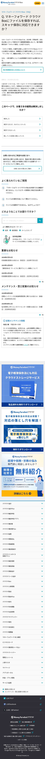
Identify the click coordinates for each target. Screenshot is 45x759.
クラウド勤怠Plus (8, 597)
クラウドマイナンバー (10, 617)
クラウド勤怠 (7, 591)
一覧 (42, 282)
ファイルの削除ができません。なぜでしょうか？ (23, 205)
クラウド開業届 (8, 632)
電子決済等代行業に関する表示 (13, 736)
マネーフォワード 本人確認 (11, 637)
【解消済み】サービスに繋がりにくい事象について (20, 268)
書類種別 (15, 230)
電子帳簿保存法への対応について (14, 70)
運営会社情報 (14, 722)
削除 (6, 230)
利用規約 (32, 725)
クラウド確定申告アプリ (11, 519)
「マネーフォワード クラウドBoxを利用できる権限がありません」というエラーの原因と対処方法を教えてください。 (24, 190)
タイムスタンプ (27, 230)
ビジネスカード (8, 642)
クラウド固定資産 (8, 561)
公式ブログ (10, 698)
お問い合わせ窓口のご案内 (22, 169)
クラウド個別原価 (8, 566)
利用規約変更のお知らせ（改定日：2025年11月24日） (21, 276)
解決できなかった (9, 130)
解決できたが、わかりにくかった (15, 124)
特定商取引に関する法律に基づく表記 (22, 729)
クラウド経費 (7, 534)
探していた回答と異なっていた (14, 136)
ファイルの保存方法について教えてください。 (22, 199)
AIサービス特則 (22, 740)
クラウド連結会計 (8, 571)
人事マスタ (6, 662)
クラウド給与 (7, 602)
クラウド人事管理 (8, 586)
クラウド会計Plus (8, 509)
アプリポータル (8, 673)
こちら (26, 345)
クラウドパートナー (9, 652)
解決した (7, 119)
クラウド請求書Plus (9, 529)
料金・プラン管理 (8, 678)
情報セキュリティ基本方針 (17, 725)
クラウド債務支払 (8, 539)
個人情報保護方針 (27, 722)
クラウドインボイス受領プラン (9, 555)
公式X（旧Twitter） (13, 710)
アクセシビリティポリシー (33, 736)
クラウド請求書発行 (9, 549)
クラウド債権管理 (8, 544)
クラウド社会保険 (8, 612)
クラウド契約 (7, 622)
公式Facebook (11, 704)
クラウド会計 (7, 503)
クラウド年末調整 (8, 607)
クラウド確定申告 (8, 514)
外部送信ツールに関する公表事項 (21, 733)
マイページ (6, 667)
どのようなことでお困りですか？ (19, 211)
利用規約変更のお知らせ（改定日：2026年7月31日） (20, 260)
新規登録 (37, 3)
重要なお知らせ (10, 689)
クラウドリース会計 (9, 576)
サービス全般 (7, 683)
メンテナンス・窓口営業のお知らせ (16, 692)
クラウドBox (7, 581)
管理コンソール (8, 657)
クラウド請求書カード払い (11, 647)
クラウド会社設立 (8, 627)
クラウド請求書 (8, 524)
